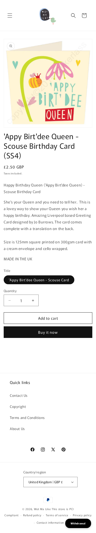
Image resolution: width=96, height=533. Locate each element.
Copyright (18, 406)
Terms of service (57, 515)
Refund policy (32, 515)
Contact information (50, 522)
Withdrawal (78, 523)
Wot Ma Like (43, 509)
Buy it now (48, 332)
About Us (17, 428)
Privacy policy (82, 515)
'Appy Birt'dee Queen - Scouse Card (39, 279)
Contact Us (19, 395)
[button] (9, 15)
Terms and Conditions (27, 417)
